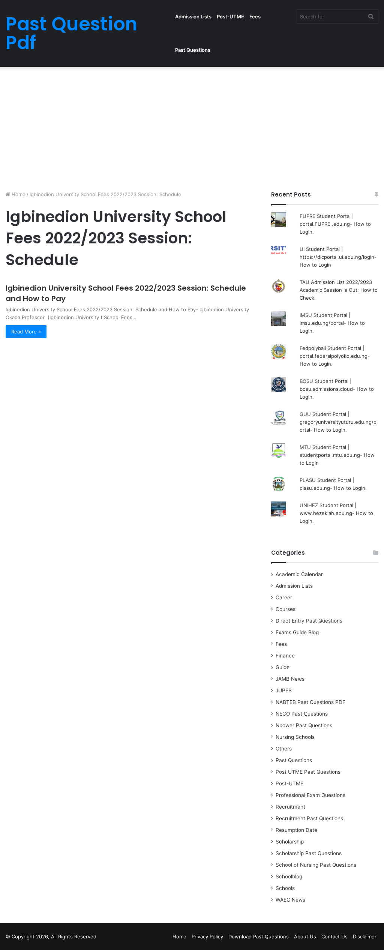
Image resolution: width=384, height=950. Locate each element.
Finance (285, 656)
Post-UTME (230, 17)
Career (284, 597)
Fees (255, 17)
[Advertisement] (192, 126)
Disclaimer (364, 936)
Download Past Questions (258, 936)
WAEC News (290, 900)
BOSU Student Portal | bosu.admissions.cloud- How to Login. (337, 389)
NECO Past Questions (302, 714)
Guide (283, 667)
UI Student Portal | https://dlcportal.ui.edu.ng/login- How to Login (338, 257)
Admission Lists (193, 17)
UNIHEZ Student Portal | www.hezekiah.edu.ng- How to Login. (336, 513)
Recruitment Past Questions (309, 818)
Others (284, 749)
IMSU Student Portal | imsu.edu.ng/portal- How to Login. (332, 323)
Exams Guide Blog (297, 632)
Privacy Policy (207, 936)
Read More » (26, 332)
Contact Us (334, 936)
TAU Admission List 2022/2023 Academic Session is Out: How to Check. (339, 290)
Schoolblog (289, 876)
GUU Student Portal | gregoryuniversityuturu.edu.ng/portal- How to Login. (338, 422)
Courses (286, 609)
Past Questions (192, 50)
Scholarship (290, 842)
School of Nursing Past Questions (316, 865)
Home (18, 194)
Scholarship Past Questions (309, 853)
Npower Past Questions (304, 725)
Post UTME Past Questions (308, 772)
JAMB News (290, 679)
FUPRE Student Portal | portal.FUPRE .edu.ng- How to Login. (335, 224)
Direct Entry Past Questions (309, 621)
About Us (305, 936)
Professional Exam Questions (310, 795)
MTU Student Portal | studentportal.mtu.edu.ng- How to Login (337, 455)
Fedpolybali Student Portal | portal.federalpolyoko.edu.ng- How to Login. (335, 356)
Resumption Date (296, 830)
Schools (285, 888)
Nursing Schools (295, 737)
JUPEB (284, 690)
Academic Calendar (299, 574)
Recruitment (290, 807)
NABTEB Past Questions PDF (310, 702)
